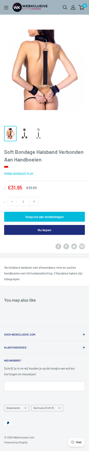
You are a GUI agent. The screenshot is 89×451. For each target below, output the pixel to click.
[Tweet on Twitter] (74, 246)
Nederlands (13, 408)
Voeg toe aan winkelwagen (44, 217)
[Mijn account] (73, 7)
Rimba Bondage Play (18, 173)
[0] (81, 7)
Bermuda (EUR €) (44, 408)
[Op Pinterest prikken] (66, 246)
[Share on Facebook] (58, 246)
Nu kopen (44, 230)
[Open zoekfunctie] (65, 7)
